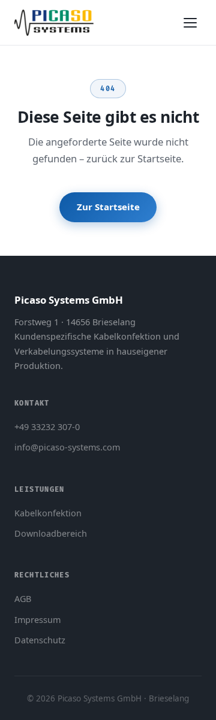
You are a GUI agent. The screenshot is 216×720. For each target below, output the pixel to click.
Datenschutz (39, 640)
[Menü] (190, 22)
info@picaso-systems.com (67, 447)
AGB (22, 598)
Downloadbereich (50, 533)
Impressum (37, 619)
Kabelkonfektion (48, 513)
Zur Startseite (108, 207)
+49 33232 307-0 (47, 426)
